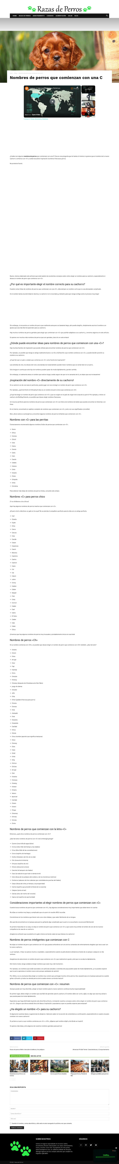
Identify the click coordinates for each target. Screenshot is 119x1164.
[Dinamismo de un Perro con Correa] (19, 1066)
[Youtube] (96, 1145)
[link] (27, 88)
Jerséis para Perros (35, 1074)
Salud (70, 16)
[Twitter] (91, 1145)
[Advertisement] (59, 141)
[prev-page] (11, 1079)
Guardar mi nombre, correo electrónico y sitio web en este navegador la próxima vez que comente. (42, 1123)
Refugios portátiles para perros (99, 1074)
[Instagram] (86, 1145)
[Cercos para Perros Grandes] (59, 1066)
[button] (107, 16)
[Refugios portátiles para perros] (100, 1066)
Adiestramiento (39, 16)
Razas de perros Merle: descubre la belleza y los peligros (27, 1049)
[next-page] (14, 1079)
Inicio (11, 73)
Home (15, 16)
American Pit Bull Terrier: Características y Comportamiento (91, 1049)
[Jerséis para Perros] (39, 1066)
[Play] (88, 96)
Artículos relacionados (19, 1056)
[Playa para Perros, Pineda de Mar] (80, 1066)
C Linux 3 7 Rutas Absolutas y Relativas (45, 88)
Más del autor (36, 1056)
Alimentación (61, 16)
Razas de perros (25, 16)
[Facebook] (81, 1145)
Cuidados (50, 16)
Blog (76, 16)
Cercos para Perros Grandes (58, 1074)
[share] (77, 87)
